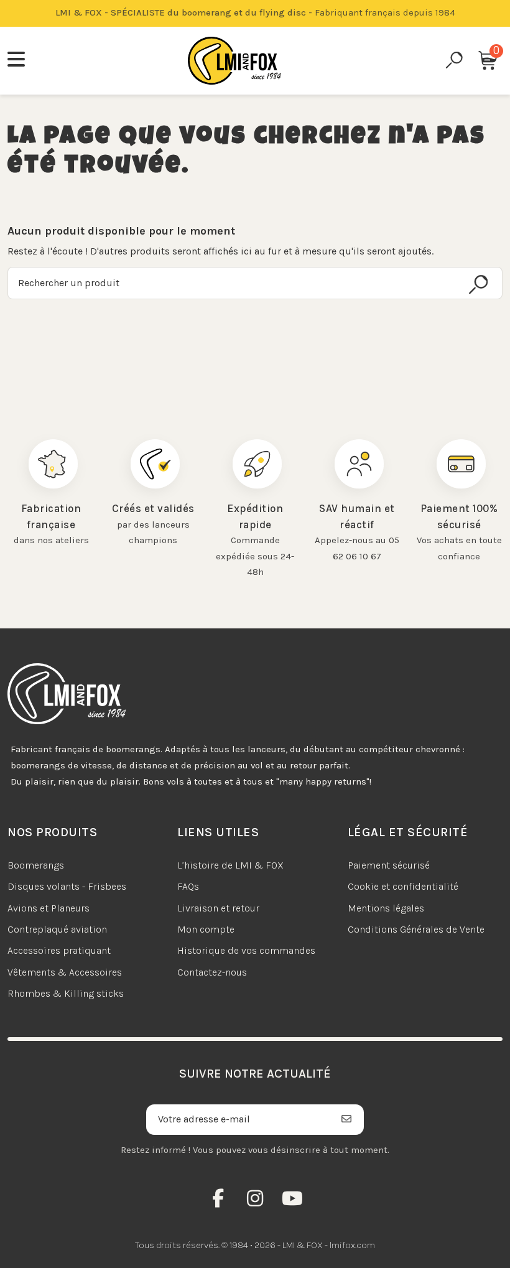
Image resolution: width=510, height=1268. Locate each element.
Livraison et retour (218, 908)
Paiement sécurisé (389, 865)
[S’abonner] (347, 1119)
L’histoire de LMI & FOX (230, 865)
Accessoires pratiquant (59, 950)
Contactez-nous (212, 972)
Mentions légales (386, 908)
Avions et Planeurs (48, 908)
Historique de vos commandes (246, 950)
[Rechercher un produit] (478, 284)
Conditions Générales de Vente (416, 929)
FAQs (188, 886)
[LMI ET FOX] (234, 61)
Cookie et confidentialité (403, 886)
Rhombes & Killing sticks (65, 993)
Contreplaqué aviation (57, 929)
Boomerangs (35, 865)
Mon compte (205, 929)
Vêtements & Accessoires (64, 972)
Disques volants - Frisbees (66, 886)
